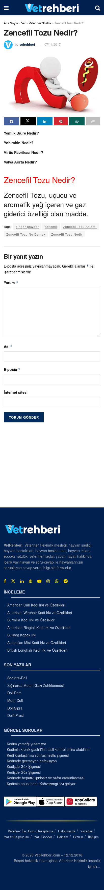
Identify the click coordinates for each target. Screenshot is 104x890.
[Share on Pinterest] (61, 121)
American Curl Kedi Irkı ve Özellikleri (36, 604)
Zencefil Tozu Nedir (67, 234)
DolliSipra (14, 708)
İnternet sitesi (16, 392)
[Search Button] (97, 7)
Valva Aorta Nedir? (20, 162)
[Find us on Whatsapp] (57, 581)
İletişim (93, 836)
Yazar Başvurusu (16, 836)
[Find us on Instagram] (48, 581)
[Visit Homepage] (52, 8)
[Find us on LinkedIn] (22, 581)
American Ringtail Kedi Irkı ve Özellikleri (38, 627)
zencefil (51, 226)
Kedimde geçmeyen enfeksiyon (32, 760)
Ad (8, 346)
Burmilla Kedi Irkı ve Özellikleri (31, 619)
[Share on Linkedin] (45, 121)
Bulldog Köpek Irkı (21, 634)
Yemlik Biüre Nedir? (21, 133)
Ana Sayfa (11, 23)
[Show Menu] (6, 7)
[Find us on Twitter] (13, 581)
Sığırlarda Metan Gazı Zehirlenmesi (35, 685)
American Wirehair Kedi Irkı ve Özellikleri (39, 612)
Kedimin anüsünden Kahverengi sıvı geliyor (41, 783)
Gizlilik (78, 836)
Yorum (11, 282)
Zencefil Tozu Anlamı (80, 226)
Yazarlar (86, 831)
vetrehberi (27, 44)
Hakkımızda (66, 831)
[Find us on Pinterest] (30, 581)
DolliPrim (14, 692)
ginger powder (27, 226)
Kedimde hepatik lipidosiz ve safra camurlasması (45, 777)
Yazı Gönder (43, 836)
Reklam (62, 836)
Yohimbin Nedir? (18, 142)
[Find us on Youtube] (39, 581)
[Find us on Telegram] (66, 581)
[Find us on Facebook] (5, 581)
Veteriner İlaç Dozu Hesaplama (30, 831)
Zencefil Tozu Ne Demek (25, 234)
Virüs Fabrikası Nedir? (23, 152)
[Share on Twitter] (28, 121)
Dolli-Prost (15, 715)
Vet (23, 23)
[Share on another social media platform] (93, 121)
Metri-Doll (15, 700)
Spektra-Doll (17, 677)
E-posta (12, 369)
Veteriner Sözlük (40, 23)
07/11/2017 (52, 44)
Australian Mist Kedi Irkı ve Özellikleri (36, 642)
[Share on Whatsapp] (77, 121)
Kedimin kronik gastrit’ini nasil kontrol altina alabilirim (48, 749)
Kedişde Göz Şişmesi (24, 766)
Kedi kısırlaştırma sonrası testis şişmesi (38, 755)
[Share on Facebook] (11, 121)
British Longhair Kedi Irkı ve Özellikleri (37, 650)
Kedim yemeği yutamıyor (26, 743)
